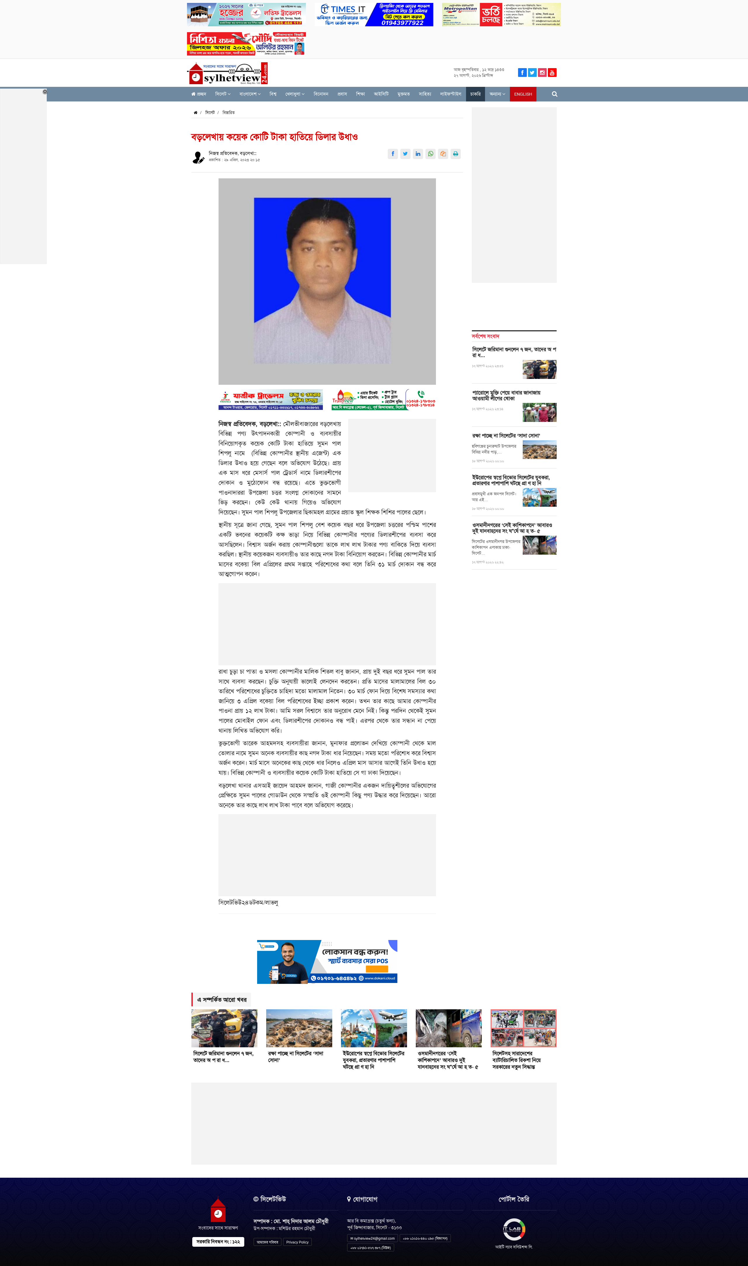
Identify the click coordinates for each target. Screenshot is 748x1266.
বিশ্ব (273, 94)
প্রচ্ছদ (201, 94)
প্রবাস (342, 94)
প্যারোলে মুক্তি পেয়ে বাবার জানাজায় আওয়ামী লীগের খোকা (506, 395)
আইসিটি (381, 94)
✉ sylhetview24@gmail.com (372, 1238)
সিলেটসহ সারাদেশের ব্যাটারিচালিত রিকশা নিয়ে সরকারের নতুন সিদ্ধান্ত (517, 1060)
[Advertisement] (392, 458)
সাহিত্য (425, 94)
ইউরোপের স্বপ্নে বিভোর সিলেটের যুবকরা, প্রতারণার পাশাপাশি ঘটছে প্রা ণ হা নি (511, 480)
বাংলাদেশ (249, 94)
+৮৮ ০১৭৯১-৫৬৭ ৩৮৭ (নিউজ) (370, 1248)
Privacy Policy (297, 1242)
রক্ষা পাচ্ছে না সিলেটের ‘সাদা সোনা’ (506, 435)
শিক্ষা (360, 94)
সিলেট (221, 94)
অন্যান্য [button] (496, 94)
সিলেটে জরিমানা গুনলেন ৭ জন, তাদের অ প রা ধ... (514, 352)
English (523, 94)
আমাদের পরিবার (267, 1242)
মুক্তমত (404, 94)
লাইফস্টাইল (450, 94)
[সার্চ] (554, 94)
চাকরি (475, 94)
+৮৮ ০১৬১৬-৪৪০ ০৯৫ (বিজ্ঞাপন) (425, 1238)
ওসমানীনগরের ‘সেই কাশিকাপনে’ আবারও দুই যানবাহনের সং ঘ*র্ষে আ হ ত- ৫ (512, 528)
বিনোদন (321, 94)
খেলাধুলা (293, 94)
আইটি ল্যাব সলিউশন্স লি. (514, 1247)
